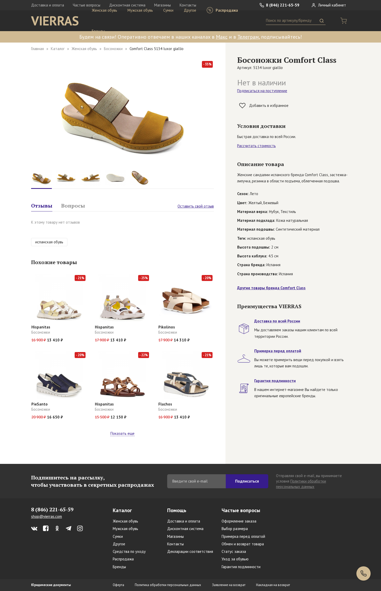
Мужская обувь (140, 10)
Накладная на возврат (273, 585)
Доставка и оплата (47, 5)
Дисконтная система (185, 528)
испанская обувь (49, 241)
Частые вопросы (241, 510)
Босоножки (113, 48)
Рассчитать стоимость (256, 145)
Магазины (175, 536)
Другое (190, 10)
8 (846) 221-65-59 (282, 5)
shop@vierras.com (46, 516)
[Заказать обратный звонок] (363, 573)
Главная (37, 48)
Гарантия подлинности (241, 566)
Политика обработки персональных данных (168, 585)
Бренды (98, 31)
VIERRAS (55, 20)
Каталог (58, 48)
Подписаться (247, 481)
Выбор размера (235, 528)
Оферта (118, 585)
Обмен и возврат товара (243, 543)
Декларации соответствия (190, 551)
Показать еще (122, 433)
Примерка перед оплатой (243, 536)
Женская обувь (104, 10)
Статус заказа (234, 551)
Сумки (168, 10)
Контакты (175, 543)
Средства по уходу (129, 551)
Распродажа (226, 10)
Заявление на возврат (228, 585)
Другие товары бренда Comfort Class (271, 287)
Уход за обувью (235, 558)
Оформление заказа (239, 521)
